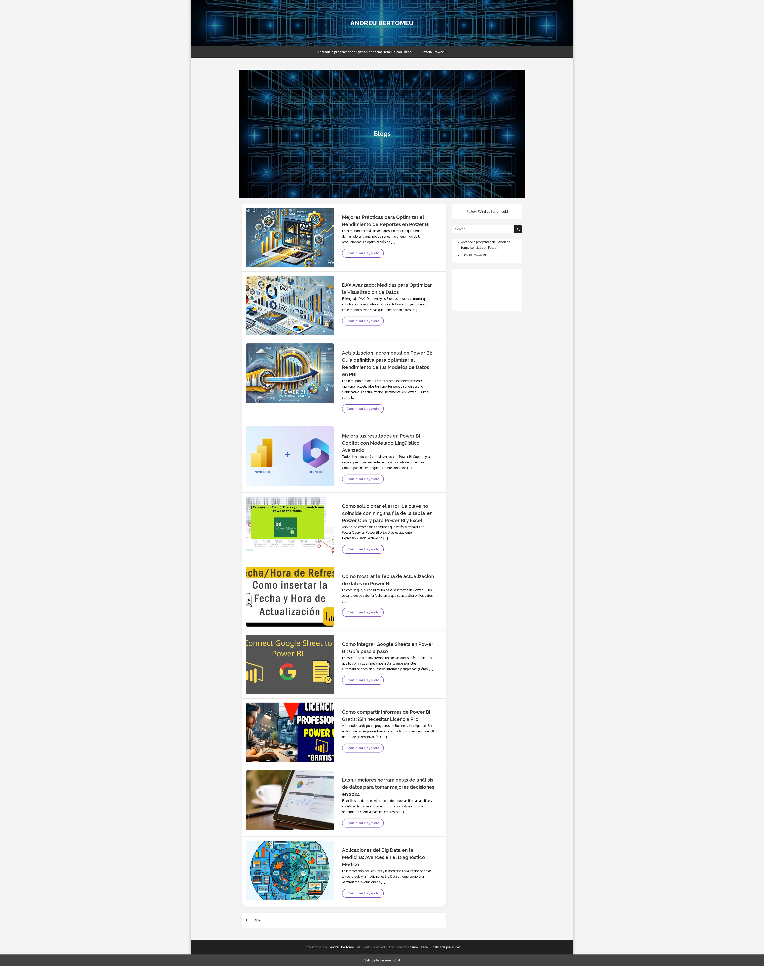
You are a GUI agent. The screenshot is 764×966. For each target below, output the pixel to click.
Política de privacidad (446, 947)
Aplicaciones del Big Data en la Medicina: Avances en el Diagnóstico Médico (383, 857)
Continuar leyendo (362, 254)
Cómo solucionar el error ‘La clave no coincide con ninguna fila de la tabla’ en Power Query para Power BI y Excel (387, 513)
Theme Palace (418, 947)
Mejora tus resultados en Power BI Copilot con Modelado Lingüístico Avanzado (381, 443)
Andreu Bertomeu (382, 23)
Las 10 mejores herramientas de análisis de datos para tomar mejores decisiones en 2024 (388, 787)
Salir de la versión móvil (382, 960)
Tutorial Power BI (433, 52)
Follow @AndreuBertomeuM (487, 211)
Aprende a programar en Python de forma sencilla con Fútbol (365, 52)
